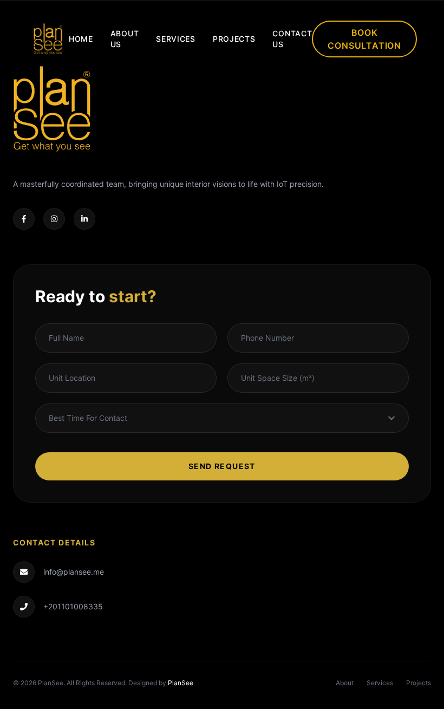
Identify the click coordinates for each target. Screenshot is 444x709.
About (345, 683)
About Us (124, 39)
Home (81, 38)
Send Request (222, 466)
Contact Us (292, 39)
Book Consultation (364, 39)
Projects (234, 38)
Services (175, 38)
